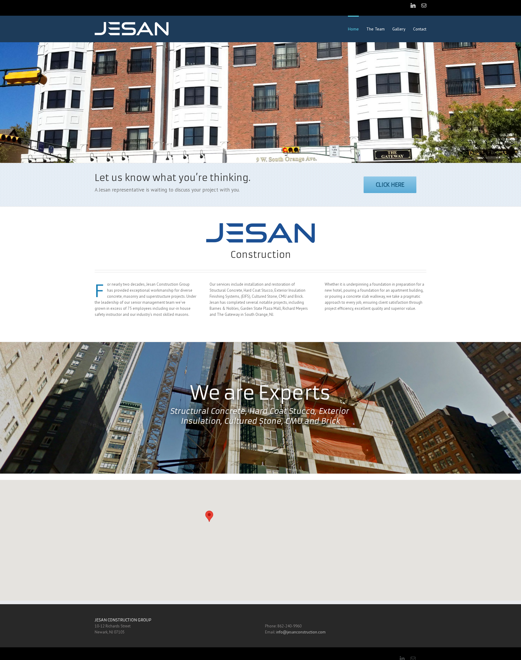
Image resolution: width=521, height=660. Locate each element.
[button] (209, 516)
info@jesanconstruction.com (301, 632)
